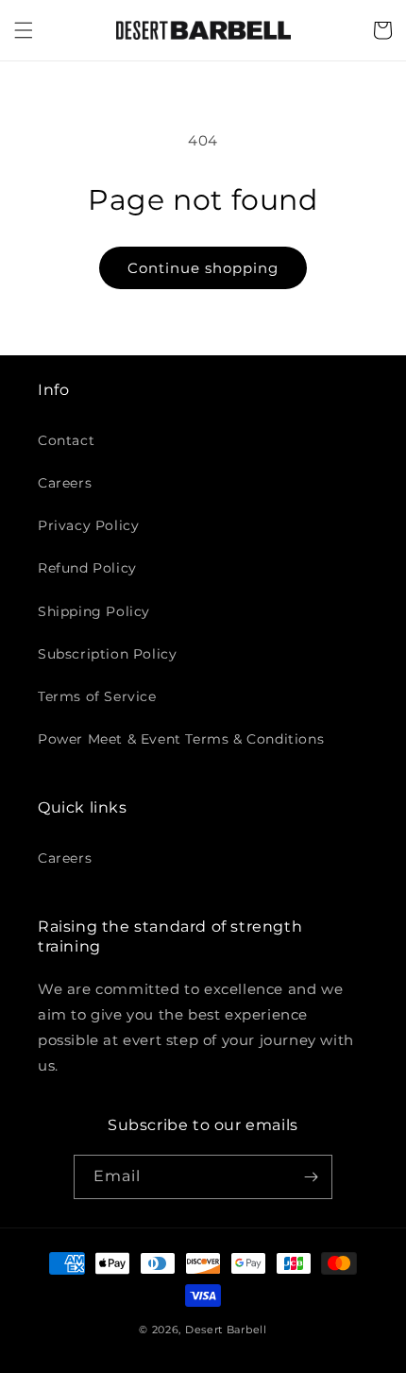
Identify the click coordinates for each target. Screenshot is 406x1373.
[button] (23, 30)
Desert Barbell (226, 1329)
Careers (65, 482)
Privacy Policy (88, 525)
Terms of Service (97, 696)
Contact (66, 440)
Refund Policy (87, 567)
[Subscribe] (310, 1177)
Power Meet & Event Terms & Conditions (181, 738)
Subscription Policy (107, 653)
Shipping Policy (94, 611)
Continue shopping (203, 268)
